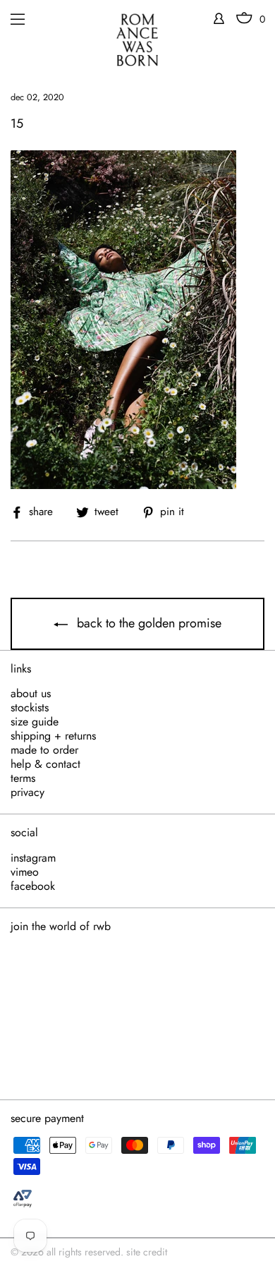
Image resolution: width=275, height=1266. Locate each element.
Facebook (33, 886)
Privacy (27, 792)
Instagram (33, 858)
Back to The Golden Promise (147, 623)
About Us (31, 694)
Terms (23, 778)
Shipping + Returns (53, 736)
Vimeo (25, 872)
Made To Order (44, 750)
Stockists (30, 708)
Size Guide (35, 722)
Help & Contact (45, 764)
